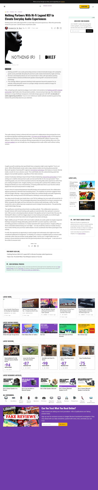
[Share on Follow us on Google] (60, 28)
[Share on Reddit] (55, 28)
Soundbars (14, 401)
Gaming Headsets (59, 401)
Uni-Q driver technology (37, 170)
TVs (6, 401)
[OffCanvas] (4, 6)
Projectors (74, 401)
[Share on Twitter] (52, 28)
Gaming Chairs (29, 401)
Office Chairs (21, 401)
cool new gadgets (10, 142)
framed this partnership (49, 177)
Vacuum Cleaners (82, 401)
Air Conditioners (91, 401)
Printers (43, 401)
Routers (66, 401)
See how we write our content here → (30, 270)
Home (8, 11)
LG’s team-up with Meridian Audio (41, 136)
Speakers (20, 11)
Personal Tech (13, 11)
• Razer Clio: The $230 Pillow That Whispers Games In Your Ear (24, 256)
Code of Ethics (81, 233)
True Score (20, 268)
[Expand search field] (93, 7)
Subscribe (84, 6)
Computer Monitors (51, 401)
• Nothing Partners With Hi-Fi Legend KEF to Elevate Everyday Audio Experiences (29, 254)
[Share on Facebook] (57, 28)
